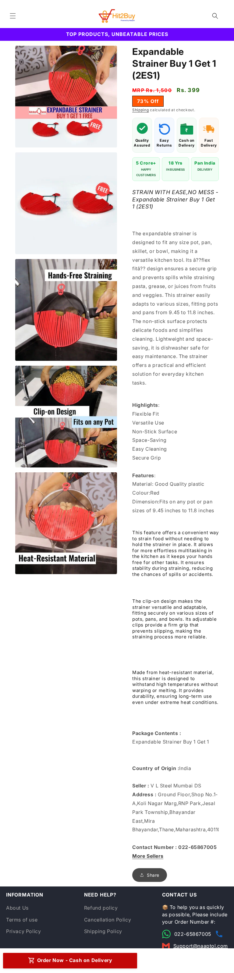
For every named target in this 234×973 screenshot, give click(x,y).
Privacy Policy (23, 931)
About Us (17, 908)
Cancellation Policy (107, 920)
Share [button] (153, 875)
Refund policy (101, 908)
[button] (13, 16)
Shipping (140, 110)
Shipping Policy (103, 931)
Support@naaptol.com (200, 946)
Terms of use (21, 920)
